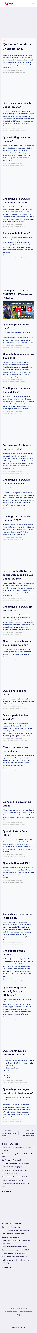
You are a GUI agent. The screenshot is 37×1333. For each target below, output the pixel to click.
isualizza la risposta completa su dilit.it (12, 634)
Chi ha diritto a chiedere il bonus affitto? (15, 1230)
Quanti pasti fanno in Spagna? (12, 1167)
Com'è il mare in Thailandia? (11, 1160)
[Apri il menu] (33, 3)
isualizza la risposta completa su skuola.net (14, 226)
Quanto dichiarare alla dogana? (9, 1133)
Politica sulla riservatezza (18, 1308)
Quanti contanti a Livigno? (11, 1237)
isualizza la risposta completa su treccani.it (14, 509)
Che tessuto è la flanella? (10, 1173)
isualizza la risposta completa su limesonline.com (15, 473)
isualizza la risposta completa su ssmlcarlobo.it (15, 1019)
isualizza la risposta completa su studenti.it (14, 856)
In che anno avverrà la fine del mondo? (15, 1257)
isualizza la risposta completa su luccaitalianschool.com (17, 659)
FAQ (4, 41)
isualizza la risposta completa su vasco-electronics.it (16, 347)
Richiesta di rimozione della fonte (13, 70)
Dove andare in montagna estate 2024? (15, 1250)
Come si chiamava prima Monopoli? (14, 1234)
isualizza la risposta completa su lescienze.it (14, 381)
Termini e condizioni (25, 1312)
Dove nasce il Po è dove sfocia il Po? (14, 1253)
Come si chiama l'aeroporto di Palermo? (15, 1246)
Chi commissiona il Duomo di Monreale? (15, 1163)
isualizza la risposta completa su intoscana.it (14, 600)
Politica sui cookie (11, 1312)
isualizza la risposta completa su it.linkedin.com (15, 740)
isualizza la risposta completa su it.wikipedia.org (15, 165)
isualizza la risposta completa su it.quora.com (14, 708)
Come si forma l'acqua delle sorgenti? (15, 1170)
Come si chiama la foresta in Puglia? (14, 1177)
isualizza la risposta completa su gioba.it (13, 882)
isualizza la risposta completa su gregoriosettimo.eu (16, 257)
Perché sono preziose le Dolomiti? (13, 1180)
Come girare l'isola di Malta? (11, 1227)
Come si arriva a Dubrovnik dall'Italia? (28, 1133)
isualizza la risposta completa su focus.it (13, 413)
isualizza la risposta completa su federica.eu (14, 72)
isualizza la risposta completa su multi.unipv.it (14, 130)
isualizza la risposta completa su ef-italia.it (13, 1121)
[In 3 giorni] (9, 3)
